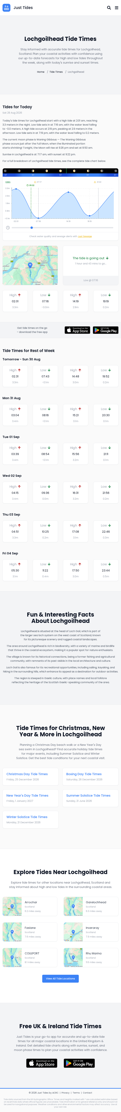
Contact (87, 1092)
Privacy (65, 1092)
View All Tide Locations (60, 978)
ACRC (55, 1092)
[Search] (109, 8)
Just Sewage (85, 236)
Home (40, 72)
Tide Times (56, 72)
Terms (76, 1092)
